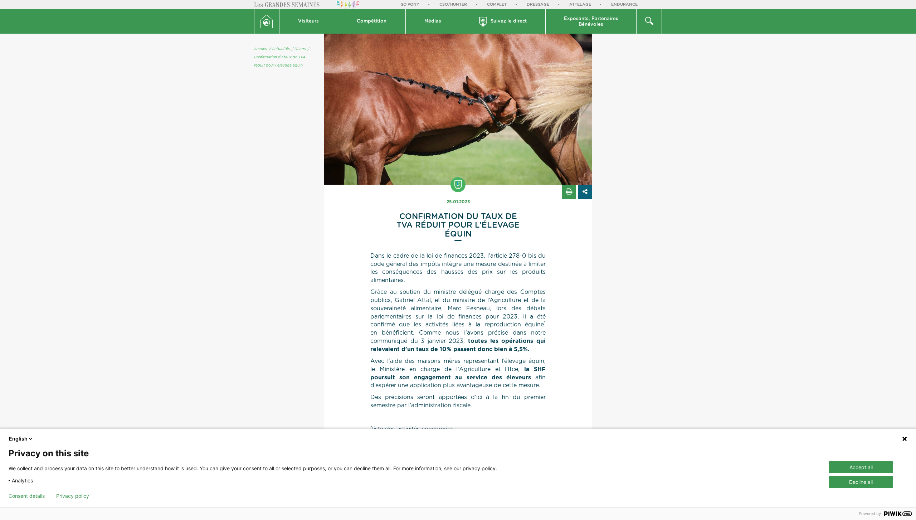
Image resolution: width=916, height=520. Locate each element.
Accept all (861, 467)
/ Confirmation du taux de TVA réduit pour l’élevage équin (282, 57)
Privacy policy (72, 496)
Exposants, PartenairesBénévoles (591, 21)
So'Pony (410, 4)
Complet (497, 4)
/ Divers (299, 49)
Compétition (371, 21)
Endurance (624, 4)
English (18, 439)
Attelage (580, 4)
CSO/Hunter (453, 4)
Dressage (538, 4)
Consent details (27, 496)
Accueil (260, 49)
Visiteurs (308, 21)
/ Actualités (279, 49)
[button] (308, 21)
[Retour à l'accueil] (266, 21)
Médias (432, 21)
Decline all (861, 482)
